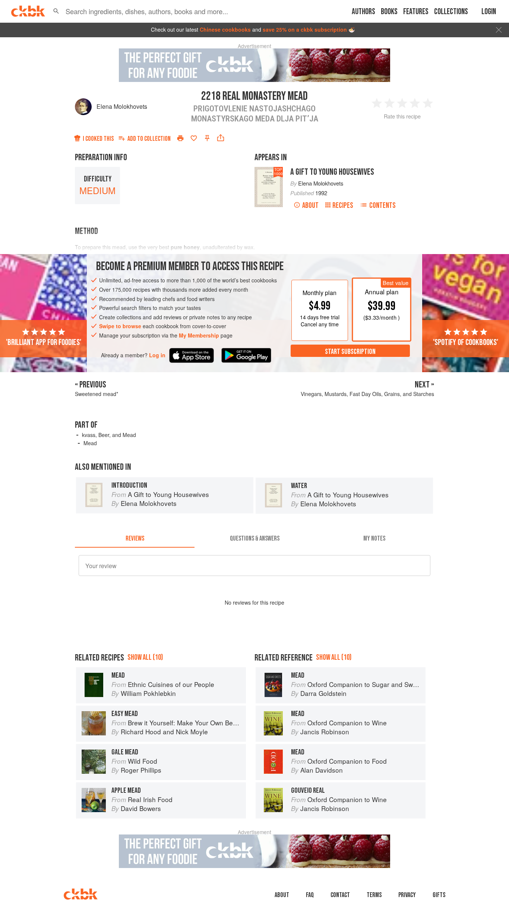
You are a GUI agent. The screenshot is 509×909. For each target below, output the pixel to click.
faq (310, 895)
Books (389, 12)
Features (416, 12)
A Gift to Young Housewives (332, 172)
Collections (451, 12)
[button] (56, 11)
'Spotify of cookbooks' (465, 342)
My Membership (199, 335)
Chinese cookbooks (225, 29)
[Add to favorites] (193, 138)
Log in (157, 355)
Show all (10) (145, 657)
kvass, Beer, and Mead (109, 434)
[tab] (135, 539)
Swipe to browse (120, 326)
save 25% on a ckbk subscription (305, 29)
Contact (340, 895)
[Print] (180, 138)
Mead (90, 443)
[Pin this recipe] (207, 138)
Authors (363, 12)
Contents (382, 205)
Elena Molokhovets (122, 106)
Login (488, 12)
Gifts (439, 895)
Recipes (342, 205)
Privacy (407, 895)
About (310, 205)
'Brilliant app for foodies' (43, 342)
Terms (374, 895)
